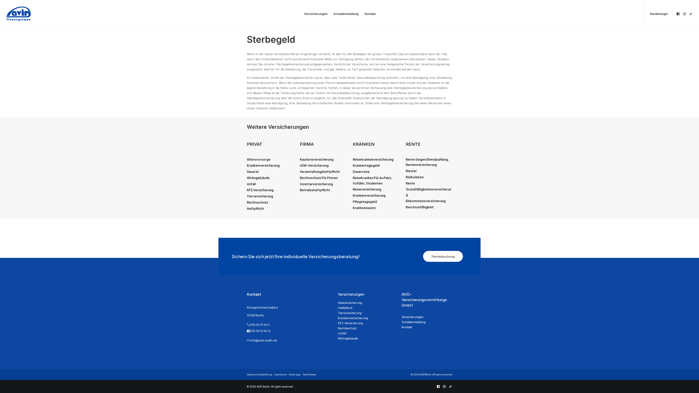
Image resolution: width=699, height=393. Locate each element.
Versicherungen (315, 14)
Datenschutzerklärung (259, 374)
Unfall (342, 333)
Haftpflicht (345, 308)
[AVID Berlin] (19, 14)
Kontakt (370, 14)
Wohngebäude (348, 338)
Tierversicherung (350, 313)
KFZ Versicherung (350, 323)
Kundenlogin (659, 14)
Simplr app (295, 374)
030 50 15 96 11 (260, 325)
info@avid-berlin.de (263, 340)
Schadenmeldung (346, 14)
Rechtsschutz (347, 328)
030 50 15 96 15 (260, 331)
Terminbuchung (443, 256)
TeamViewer (309, 374)
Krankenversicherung (353, 318)
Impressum (281, 374)
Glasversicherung (350, 303)
